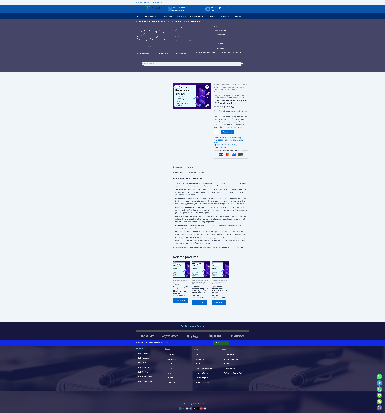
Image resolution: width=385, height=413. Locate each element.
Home (216, 85)
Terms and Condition (231, 359)
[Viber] (379, 407)
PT (158, 2)
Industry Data (143, 372)
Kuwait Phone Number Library (227, 145)
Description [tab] (177, 167)
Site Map (199, 387)
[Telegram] (379, 383)
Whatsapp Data (167, 16)
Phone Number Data (151, 16)
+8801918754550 (179, 8)
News (169, 373)
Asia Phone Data (224, 85)
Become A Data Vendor (204, 368)
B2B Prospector (144, 358)
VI (165, 2)
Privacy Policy (229, 355)
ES (163, 2)
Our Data (170, 368)
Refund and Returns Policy (233, 373)
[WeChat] (379, 401)
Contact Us (171, 382)
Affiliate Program (202, 378)
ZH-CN (138, 2)
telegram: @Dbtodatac (219, 8)
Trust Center (228, 364)
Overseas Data (226, 16)
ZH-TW (143, 2)
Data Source (171, 359)
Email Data (213, 16)
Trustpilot (140, 331)
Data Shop (238, 16)
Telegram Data (181, 16)
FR (151, 2)
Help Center (200, 364)
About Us (170, 355)
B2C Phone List (143, 367)
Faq (197, 355)
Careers (170, 378)
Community (200, 359)
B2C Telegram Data (145, 381)
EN (148, 2)
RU (160, 2)
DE (153, 2)
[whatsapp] (169, 8)
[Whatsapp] (379, 376)
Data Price (170, 364)
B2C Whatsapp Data (145, 377)
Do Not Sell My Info (231, 368)
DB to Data (222, 147)
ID (155, 2)
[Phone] (379, 389)
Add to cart (227, 132)
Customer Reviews (202, 382)
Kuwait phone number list (210, 247)
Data (139, 16)
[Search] (242, 64)
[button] (207, 87)
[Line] (379, 395)
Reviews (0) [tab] (189, 167)
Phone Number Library (198, 16)
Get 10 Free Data (144, 353)
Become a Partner (202, 373)
